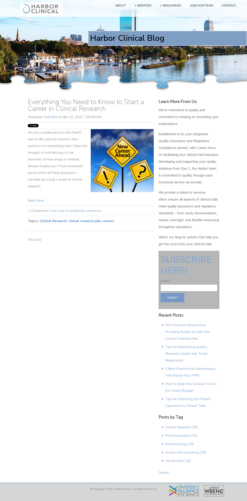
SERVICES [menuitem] (144, 5)
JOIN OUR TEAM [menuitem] (201, 5)
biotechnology (179, 444)
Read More (36, 200)
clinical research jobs (84, 221)
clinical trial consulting (185, 452)
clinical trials (178, 461)
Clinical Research (53, 221)
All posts (35, 239)
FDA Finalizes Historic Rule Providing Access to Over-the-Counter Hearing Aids (188, 332)
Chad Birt (50, 117)
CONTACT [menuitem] (229, 5)
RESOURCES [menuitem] (172, 5)
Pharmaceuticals (181, 435)
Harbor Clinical (122, 489)
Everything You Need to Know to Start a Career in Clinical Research (86, 105)
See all (164, 472)
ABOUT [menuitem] (120, 5)
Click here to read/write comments (75, 210)
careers (108, 221)
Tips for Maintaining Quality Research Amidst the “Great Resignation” (186, 354)
